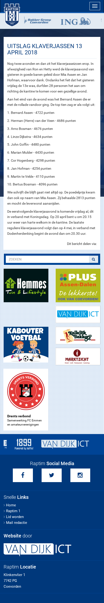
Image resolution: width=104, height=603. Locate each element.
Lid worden (15, 517)
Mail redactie (16, 522)
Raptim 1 (13, 511)
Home (11, 505)
